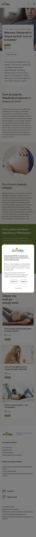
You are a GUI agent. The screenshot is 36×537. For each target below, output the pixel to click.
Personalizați (18, 288)
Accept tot (23, 281)
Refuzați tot (14, 281)
